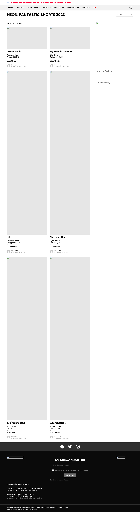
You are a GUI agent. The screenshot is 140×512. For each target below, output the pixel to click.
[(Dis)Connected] (27, 338)
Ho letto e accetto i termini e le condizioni (71, 470)
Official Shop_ (103, 82)
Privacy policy (24, 498)
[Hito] (27, 153)
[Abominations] (70, 338)
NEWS (10, 8)
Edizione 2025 (32, 8)
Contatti (86, 8)
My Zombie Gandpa (61, 51)
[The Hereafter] (70, 153)
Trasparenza (12, 498)
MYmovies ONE (73, 8)
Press (62, 8)
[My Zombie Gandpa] (70, 38)
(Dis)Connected (16, 422)
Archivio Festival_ (105, 71)
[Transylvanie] (27, 38)
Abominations (58, 422)
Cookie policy (36, 498)
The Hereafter (57, 237)
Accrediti (19, 8)
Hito (9, 237)
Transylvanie (14, 51)
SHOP (54, 8)
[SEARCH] (131, 7)
